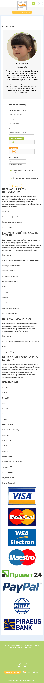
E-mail (11, 119)
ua (33, 3)
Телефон (12, 129)
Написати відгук (12, 672)
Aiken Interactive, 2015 (29, 681)
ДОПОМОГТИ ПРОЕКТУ (22, 12)
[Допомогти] (15, 184)
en (41, 3)
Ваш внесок (13, 158)
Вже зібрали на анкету (16, 138)
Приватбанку (20, 202)
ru (37, 3)
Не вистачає (13, 148)
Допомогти (16, 186)
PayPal (18, 331)
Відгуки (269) (32, 672)
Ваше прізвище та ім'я (17, 110)
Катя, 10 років (22, 63)
